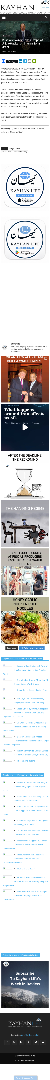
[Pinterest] (28, 1042)
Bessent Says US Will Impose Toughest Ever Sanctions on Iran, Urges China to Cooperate (26, 740)
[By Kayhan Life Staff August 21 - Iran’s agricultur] (25, 571)
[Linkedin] (21, 1042)
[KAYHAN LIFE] (25, 7)
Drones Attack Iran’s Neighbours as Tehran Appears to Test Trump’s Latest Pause (25, 810)
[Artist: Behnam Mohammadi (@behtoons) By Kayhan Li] (25, 475)
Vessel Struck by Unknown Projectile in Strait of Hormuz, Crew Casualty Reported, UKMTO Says (25, 712)
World (10, 36)
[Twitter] (36, 1042)
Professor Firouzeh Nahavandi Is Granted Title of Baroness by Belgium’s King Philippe (25, 881)
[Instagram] (14, 1042)
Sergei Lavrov (14, 149)
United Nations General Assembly (15, 152)
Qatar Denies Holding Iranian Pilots (32, 690)
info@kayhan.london (30, 1035)
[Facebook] (7, 1042)
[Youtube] (43, 1042)
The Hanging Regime (26, 761)
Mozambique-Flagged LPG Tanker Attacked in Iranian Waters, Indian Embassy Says (25, 844)
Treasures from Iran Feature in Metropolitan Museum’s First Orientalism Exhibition (23, 858)
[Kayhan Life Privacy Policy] (25, 1056)
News (4, 36)
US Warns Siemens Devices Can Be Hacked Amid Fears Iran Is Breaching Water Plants (25, 726)
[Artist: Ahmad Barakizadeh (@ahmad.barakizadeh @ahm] (25, 523)
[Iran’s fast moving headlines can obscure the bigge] (25, 427)
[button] (46, 17)
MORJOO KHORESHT (26, 868)
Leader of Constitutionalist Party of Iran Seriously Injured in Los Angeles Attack (25, 670)
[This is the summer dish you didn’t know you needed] (25, 620)
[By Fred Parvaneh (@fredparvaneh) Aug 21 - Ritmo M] (25, 379)
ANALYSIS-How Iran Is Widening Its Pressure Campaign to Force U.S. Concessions (25, 895)
